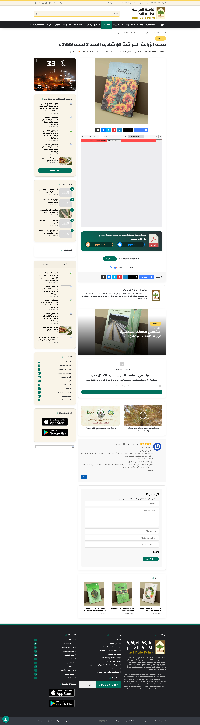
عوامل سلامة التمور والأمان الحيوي (50, 159)
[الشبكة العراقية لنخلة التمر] (148, 13)
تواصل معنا (119, 3)
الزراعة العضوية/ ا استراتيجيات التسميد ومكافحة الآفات (151, 609)
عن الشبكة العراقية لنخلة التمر (111, 646)
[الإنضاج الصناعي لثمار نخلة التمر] (65, 223)
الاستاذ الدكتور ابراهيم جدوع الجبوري (109, 672)
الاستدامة (78, 24)
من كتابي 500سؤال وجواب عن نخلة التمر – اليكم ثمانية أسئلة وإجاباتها (49, 134)
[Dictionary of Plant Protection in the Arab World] (121, 594)
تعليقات (45, 264)
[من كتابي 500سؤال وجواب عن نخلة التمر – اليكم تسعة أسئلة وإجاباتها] (65, 147)
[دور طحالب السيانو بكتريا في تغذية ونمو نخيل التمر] (65, 340)
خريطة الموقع (109, 3)
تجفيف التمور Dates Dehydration (50, 201)
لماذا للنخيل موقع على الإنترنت (110, 650)
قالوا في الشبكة (115, 643)
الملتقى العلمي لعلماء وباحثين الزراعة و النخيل (105, 664)
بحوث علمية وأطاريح (135, 24)
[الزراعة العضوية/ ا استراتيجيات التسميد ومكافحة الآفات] (150, 594)
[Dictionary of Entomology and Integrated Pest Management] (93, 594)
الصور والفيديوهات (37, 24)
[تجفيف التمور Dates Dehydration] (65, 203)
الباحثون (68, 24)
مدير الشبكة (117, 639)
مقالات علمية (151, 24)
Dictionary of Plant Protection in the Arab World (122, 609)
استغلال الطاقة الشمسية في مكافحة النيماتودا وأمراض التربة (140, 336)
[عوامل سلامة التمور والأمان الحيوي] (65, 161)
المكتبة (107, 24)
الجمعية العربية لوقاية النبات (111, 657)
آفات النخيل (119, 24)
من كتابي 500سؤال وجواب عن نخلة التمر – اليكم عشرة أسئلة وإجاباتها (49, 121)
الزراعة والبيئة (66, 400)
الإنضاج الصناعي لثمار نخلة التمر (48, 221)
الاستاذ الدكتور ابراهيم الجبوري (125, 720)
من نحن (142, 3)
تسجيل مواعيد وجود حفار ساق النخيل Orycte (48, 232)
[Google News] (116, 267)
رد (84, 476)
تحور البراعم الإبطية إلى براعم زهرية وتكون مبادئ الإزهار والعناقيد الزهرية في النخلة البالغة (48, 107)
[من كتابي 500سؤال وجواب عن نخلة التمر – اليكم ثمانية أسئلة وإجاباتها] (65, 134)
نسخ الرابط (110, 258)
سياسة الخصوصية (115, 668)
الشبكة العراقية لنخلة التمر (128, 51)
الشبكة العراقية (65, 365)
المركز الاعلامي (54, 24)
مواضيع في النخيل (93, 24)
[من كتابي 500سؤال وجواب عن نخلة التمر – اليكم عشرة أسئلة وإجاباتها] (65, 120)
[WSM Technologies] (107, 720)
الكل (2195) (54, 170)
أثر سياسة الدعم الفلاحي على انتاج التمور (48, 190)
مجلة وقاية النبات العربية (113, 661)
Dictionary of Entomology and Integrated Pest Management (94, 609)
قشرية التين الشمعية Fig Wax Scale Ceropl (48, 211)
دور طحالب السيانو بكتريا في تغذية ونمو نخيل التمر (48, 338)
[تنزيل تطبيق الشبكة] (5, 719)
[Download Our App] (55, 426)
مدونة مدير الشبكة (131, 3)
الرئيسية (162, 32)
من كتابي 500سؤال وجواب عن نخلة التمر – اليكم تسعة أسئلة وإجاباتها (49, 148)
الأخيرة (65, 264)
